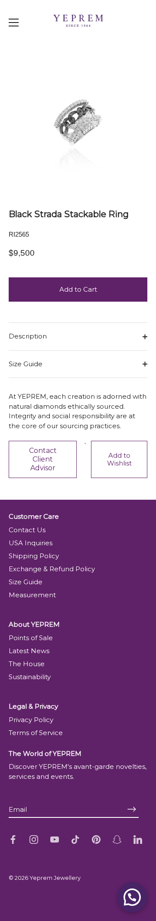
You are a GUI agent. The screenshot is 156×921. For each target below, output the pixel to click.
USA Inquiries (30, 543)
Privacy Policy (31, 720)
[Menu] (13, 22)
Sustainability (30, 677)
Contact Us (27, 530)
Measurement (32, 595)
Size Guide (25, 364)
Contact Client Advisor (43, 459)
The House (27, 664)
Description (28, 336)
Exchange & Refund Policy (52, 569)
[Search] (133, 40)
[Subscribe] (131, 809)
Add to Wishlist (119, 459)
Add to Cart (78, 289)
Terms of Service (36, 733)
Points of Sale (31, 638)
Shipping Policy (34, 556)
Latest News (29, 651)
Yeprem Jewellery (55, 878)
